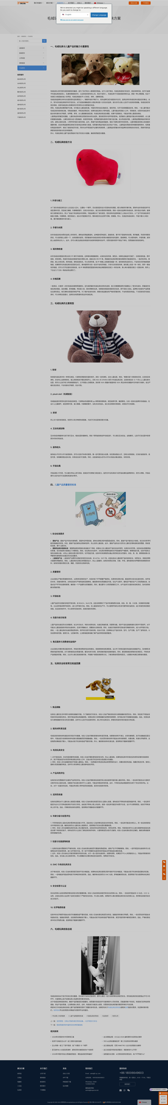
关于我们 (71, 3)
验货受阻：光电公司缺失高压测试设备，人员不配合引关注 (77, 1021)
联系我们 (88, 3)
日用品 (19, 1077)
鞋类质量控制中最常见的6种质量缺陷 (70, 1025)
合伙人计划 (66, 1073)
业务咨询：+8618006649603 (94, 1077)
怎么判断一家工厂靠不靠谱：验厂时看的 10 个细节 (69, 1045)
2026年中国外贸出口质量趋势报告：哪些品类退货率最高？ (72, 1054)
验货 (126, 1007)
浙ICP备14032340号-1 (96, 1102)
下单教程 (146, 3)
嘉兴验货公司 (21, 109)
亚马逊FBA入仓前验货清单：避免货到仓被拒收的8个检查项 (72, 1050)
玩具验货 (105, 1016)
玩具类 (19, 1090)
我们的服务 (38, 3)
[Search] (44, 41)
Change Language (99, 15)
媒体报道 (22, 63)
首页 (18, 36)
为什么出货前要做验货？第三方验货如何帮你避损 (121, 1041)
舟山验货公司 (21, 87)
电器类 (19, 1082)
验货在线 (57, 1010)
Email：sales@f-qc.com (92, 1073)
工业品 (19, 1086)
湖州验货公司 (21, 104)
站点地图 (65, 1086)
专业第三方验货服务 (59, 1016)
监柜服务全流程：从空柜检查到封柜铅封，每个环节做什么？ (125, 1054)
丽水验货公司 (21, 79)
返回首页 (22, 48)
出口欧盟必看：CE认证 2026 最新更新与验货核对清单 (123, 1037)
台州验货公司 (21, 83)
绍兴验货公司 (21, 100)
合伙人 (79, 3)
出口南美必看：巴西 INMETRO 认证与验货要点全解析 (122, 1045)
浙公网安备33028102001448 (113, 1102)
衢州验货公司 (21, 92)
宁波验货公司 (21, 117)
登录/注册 (134, 3)
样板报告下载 (67, 1082)
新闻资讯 (60, 3)
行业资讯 (22, 68)
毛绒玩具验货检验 (114, 1007)
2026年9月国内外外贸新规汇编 (63, 1037)
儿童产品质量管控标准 (65, 484)
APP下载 (65, 1077)
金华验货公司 (21, 96)
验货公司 (115, 1016)
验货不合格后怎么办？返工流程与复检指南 (67, 1041)
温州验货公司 (21, 113)
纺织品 (19, 1073)
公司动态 (22, 58)
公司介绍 (43, 1073)
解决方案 (49, 3)
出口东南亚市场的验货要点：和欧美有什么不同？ (121, 1050)
